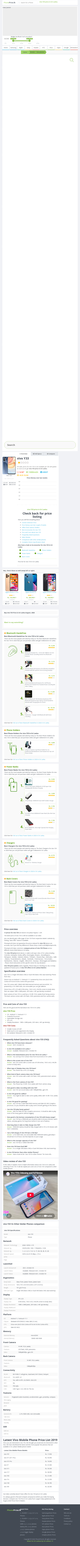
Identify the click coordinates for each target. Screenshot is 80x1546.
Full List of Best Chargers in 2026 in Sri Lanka (27, 871)
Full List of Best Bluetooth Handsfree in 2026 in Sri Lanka (31, 723)
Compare (51, 454)
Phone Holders (46, 550)
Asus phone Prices (48, 1527)
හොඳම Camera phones (27, 1529)
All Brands (73, 48)
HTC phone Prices (47, 1524)
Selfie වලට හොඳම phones (28, 1524)
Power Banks (26, 553)
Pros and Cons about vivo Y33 (31, 532)
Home (6, 48)
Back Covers (26, 557)
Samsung (13, 48)
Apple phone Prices (48, 1516)
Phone (9, 2)
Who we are (67, 1513)
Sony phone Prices (48, 1518)
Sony (28, 48)
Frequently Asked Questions (31, 535)
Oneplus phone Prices (49, 1535)
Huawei (36, 48)
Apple (21, 48)
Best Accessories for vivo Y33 (31, 530)
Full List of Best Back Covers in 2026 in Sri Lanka (28, 921)
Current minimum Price (29, 523)
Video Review (26, 537)
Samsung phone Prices (49, 1513)
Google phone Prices (48, 1532)
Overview (23, 454)
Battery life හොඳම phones (28, 1527)
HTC (43, 48)
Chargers (40, 553)
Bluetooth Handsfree (28, 550)
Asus (51, 48)
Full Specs (38, 454)
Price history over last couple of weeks (34, 525)
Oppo (58, 48)
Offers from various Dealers (31, 527)
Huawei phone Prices (48, 1521)
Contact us (67, 1524)
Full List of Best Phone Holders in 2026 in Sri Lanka (29, 759)
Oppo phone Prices (48, 1529)
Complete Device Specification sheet (33, 542)
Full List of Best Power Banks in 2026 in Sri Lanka (28, 835)
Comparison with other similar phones (34, 540)
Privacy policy (68, 1521)
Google (66, 48)
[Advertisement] (40, 22)
